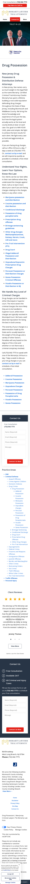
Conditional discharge (15, 210)
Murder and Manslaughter (18, 561)
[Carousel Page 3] (19, 639)
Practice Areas (9, 469)
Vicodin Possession (13, 399)
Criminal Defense (11, 477)
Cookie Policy (8, 830)
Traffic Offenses (11, 578)
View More (15, 646)
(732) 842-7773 (14, 757)
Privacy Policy (15, 803)
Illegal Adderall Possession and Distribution (12, 256)
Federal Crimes (14, 549)
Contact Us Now (15, 461)
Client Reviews (15, 592)
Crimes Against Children (17, 481)
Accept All (10, 874)
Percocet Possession (14, 390)
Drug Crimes (13, 486)
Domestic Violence (15, 484)
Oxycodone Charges (13, 386)
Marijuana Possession (14, 383)
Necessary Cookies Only (10, 878)
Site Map (15, 806)
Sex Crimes (13, 569)
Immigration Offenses (16, 556)
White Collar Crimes (16, 573)
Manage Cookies (21, 830)
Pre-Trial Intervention (20, 544)
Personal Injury (11, 581)
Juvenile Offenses (15, 559)
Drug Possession (18, 489)
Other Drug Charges (19, 542)
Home (5, 19)
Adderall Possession (14, 376)
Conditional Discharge (20, 532)
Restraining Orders (15, 566)
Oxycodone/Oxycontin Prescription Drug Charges (14, 265)
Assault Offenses (15, 479)
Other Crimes (13, 564)
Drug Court (10, 250)
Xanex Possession (12, 403)
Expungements (14, 547)
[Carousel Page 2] (15, 639)
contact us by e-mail (13, 153)
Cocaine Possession (13, 379)
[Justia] (15, 765)
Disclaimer (15, 800)
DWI (6, 474)
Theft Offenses (14, 571)
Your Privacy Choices (14, 827)
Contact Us (15, 19)
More (25, 19)
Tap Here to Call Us (15, 5)
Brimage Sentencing (19, 530)
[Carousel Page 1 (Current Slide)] (11, 639)
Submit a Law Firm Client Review (15, 653)
